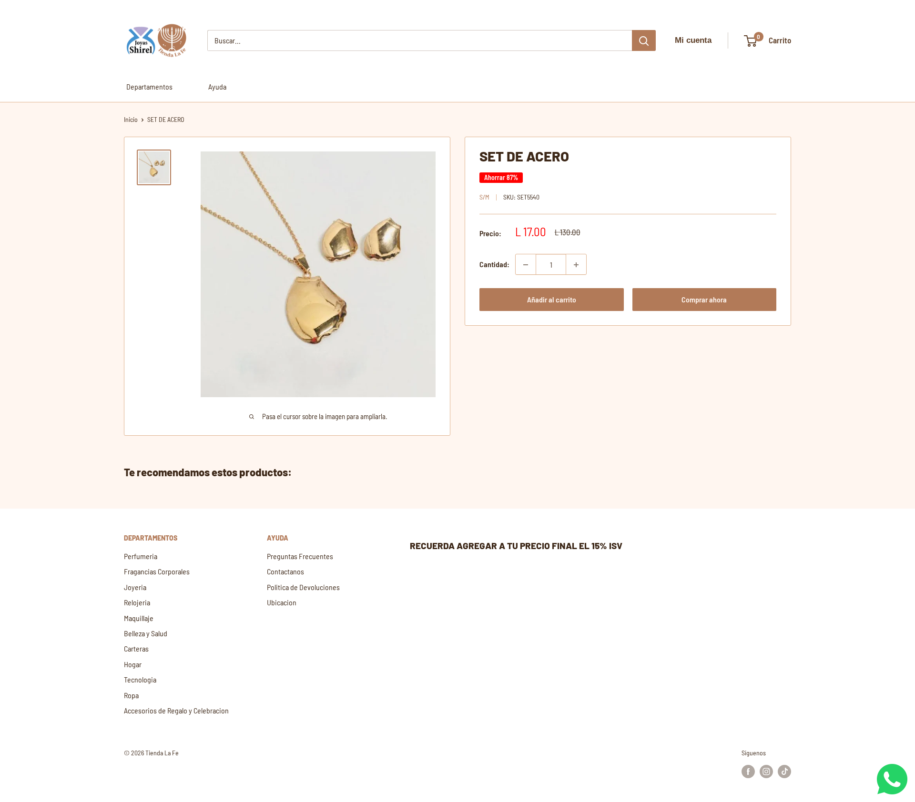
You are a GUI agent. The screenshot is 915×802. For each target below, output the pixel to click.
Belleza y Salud (145, 633)
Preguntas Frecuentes (300, 556)
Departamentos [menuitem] (149, 86)
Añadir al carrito (551, 299)
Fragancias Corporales (157, 571)
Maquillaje (138, 617)
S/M (484, 197)
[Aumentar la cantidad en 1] (576, 265)
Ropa (131, 695)
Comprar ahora (704, 299)
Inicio (131, 119)
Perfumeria (140, 556)
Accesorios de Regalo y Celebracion (176, 710)
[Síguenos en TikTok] (784, 771)
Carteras (136, 648)
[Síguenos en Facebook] (748, 771)
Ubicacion (281, 602)
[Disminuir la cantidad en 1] (526, 265)
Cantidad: (494, 264)
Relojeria (137, 602)
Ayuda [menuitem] (217, 86)
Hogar (133, 664)
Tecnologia (140, 679)
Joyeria (135, 586)
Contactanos (285, 571)
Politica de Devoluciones (303, 586)
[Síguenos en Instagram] (766, 771)
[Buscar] (644, 40)
